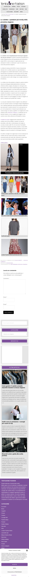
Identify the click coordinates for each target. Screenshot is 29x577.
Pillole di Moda (5, 539)
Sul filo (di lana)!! (5, 236)
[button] (27, 550)
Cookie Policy (13, 575)
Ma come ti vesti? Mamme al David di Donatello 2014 (14, 215)
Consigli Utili (4, 517)
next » (6, 142)
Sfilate (2, 548)
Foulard (3, 521)
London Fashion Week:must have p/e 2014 (11, 254)
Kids (2, 528)
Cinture (3, 513)
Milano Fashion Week (6, 535)
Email (5, 304)
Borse (2, 508)
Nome (5, 297)
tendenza (25, 264)
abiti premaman (14, 264)
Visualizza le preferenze (14, 572)
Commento (6, 278)
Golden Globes (5, 524)
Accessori (3, 506)
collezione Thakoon (12, 112)
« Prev (2, 142)
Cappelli (3, 511)
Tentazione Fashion (14, 3)
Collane (3, 515)
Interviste (3, 526)
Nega (14, 568)
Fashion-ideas (10, 263)
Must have (3, 537)
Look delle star (4, 532)
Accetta (14, 564)
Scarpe (3, 543)
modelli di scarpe (5, 119)
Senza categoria (5, 546)
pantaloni (20, 264)
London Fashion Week (6, 530)
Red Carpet (4, 541)
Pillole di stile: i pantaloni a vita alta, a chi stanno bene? (13, 194)
